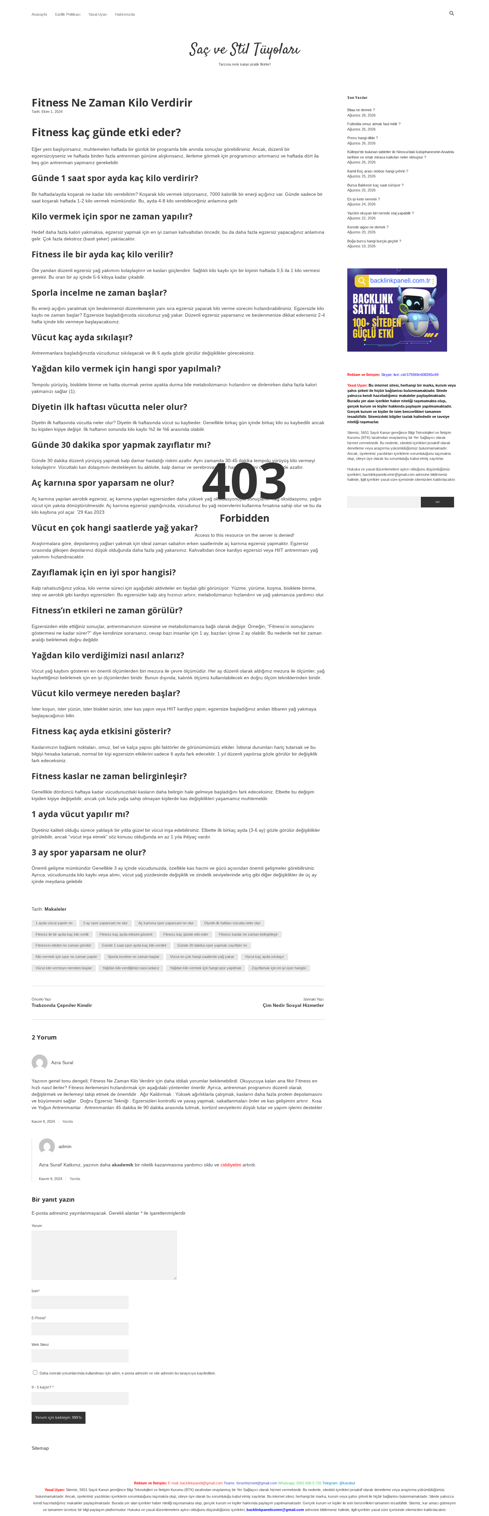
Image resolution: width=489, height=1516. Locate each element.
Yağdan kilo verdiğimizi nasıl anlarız (130, 968)
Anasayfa (39, 14)
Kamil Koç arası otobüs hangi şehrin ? (377, 171)
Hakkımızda (125, 14)
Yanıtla (67, 1121)
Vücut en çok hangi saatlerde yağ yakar (202, 957)
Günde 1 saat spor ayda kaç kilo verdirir (134, 945)
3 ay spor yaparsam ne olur (105, 923)
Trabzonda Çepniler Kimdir (62, 1005)
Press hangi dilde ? (362, 138)
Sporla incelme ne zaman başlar (133, 957)
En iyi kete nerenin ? (363, 199)
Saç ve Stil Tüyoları (244, 50)
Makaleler (55, 909)
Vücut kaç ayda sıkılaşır (264, 957)
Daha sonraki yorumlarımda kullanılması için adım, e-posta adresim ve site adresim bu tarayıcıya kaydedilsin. (128, 1373)
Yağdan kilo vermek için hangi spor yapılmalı (205, 968)
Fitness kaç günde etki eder (185, 934)
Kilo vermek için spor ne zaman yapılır (66, 957)
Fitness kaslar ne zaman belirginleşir (248, 934)
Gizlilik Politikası (68, 14)
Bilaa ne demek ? (361, 110)
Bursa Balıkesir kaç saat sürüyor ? (375, 185)
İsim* (36, 1291)
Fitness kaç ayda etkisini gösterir (126, 934)
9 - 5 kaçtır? (43, 1387)
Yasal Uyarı (97, 14)
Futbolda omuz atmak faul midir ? (374, 124)
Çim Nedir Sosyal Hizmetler (293, 1005)
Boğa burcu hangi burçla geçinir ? (374, 241)
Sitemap (40, 1448)
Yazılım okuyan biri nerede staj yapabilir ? (380, 213)
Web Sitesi (40, 1345)
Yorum (37, 1226)
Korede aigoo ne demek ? (368, 227)
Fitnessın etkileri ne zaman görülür (63, 945)
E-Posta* (39, 1318)
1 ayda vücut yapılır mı (54, 923)
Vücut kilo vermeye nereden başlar (64, 968)
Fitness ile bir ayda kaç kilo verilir (62, 934)
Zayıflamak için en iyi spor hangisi (279, 968)
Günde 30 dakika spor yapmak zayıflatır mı (212, 945)
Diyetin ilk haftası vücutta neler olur (232, 923)
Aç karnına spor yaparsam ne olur (166, 923)
